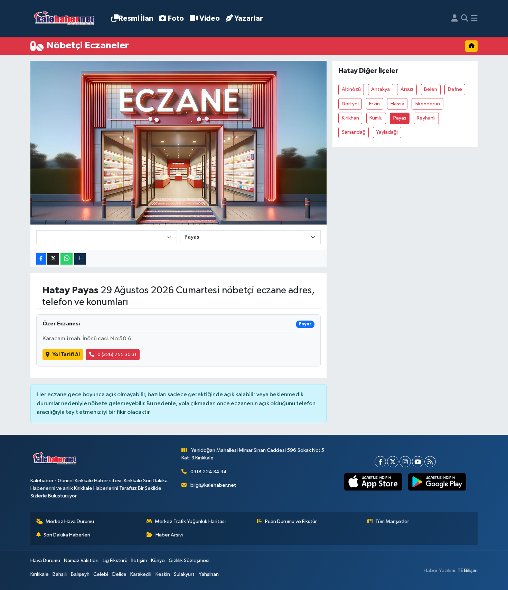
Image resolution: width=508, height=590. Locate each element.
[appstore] (373, 482)
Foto (176, 18)
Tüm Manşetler (392, 521)
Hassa (397, 103)
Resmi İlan (136, 18)
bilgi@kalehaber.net (213, 485)
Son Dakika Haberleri (67, 534)
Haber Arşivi (169, 534)
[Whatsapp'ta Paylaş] (66, 259)
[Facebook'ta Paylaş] (41, 259)
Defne (455, 89)
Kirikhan (350, 118)
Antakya (380, 89)
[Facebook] (380, 461)
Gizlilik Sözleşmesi (189, 560)
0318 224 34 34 (208, 471)
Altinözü (351, 89)
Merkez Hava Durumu (70, 521)
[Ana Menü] (474, 18)
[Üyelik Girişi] (454, 18)
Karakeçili (140, 574)
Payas (399, 118)
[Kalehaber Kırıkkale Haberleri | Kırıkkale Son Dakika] (66, 19)
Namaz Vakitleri (81, 560)
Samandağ (354, 132)
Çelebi (100, 574)
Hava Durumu (45, 560)
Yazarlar (248, 18)
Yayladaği (387, 132)
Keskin (163, 574)
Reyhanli (426, 118)
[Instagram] (405, 461)
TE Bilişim (468, 570)
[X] (392, 461)
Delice (119, 574)
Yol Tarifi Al (66, 354)
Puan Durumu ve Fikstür (291, 521)
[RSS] (430, 461)
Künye (158, 560)
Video (209, 18)
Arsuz (407, 89)
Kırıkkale (39, 574)
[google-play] (437, 482)
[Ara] (464, 18)
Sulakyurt (184, 574)
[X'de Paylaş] (53, 259)
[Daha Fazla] (80, 259)
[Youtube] (417, 461)
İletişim (139, 560)
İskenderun (427, 103)
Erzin (374, 103)
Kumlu (376, 118)
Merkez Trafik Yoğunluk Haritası (190, 521)
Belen (430, 89)
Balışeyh (80, 574)
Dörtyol (350, 103)
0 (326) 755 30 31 (117, 354)
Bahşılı (60, 574)
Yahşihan (209, 574)
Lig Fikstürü (115, 560)
